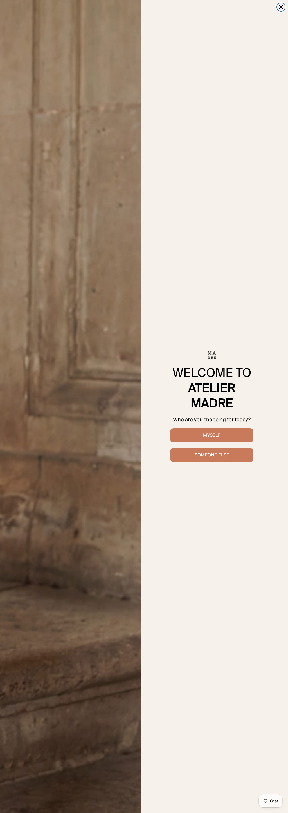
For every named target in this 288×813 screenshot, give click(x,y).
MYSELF (211, 435)
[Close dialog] (281, 7)
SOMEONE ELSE (212, 455)
